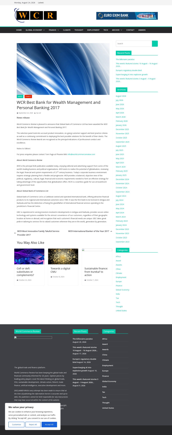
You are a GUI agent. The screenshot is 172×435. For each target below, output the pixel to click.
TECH (106, 30)
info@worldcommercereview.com (81, 154)
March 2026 (121, 117)
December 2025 (122, 129)
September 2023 (122, 242)
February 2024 (122, 221)
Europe (119, 281)
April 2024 (120, 212)
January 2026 (121, 125)
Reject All (33, 424)
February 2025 (122, 171)
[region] (32, 416)
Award (20, 96)
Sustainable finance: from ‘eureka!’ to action (96, 272)
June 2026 (120, 104)
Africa (118, 256)
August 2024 (121, 196)
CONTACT (130, 30)
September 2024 (122, 192)
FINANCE (52, 30)
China (118, 269)
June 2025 (120, 154)
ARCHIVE (115, 30)
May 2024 (120, 208)
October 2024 (121, 187)
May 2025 (120, 158)
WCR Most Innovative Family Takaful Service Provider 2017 (38, 233)
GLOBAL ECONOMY (34, 30)
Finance (28, 96)
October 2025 (121, 137)
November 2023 (122, 233)
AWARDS (142, 30)
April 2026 (120, 112)
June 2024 (120, 204)
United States (121, 310)
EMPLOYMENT (93, 30)
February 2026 (122, 121)
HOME (19, 30)
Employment (121, 277)
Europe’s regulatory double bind (129, 70)
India (118, 294)
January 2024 (121, 225)
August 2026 (121, 96)
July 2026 (119, 100)
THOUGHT (79, 30)
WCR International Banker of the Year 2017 (88, 231)
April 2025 (120, 162)
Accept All (49, 424)
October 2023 (121, 237)
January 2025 (121, 175)
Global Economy (122, 290)
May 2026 (120, 108)
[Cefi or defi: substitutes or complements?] (29, 250)
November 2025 (122, 133)
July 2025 (119, 150)
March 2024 (121, 217)
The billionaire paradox (125, 59)
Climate (119, 273)
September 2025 (122, 142)
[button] (43, 30)
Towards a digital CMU (60, 270)
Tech (118, 302)
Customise (16, 424)
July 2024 (119, 200)
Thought (119, 306)
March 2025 (121, 167)
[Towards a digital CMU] (63, 250)
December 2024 (122, 179)
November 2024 (122, 183)
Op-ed (38, 113)
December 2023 (122, 229)
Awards (119, 265)
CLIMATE (67, 30)
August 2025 (121, 146)
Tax (117, 298)
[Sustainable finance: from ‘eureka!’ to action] (97, 250)
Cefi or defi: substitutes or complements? (25, 272)
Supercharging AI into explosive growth (132, 74)
